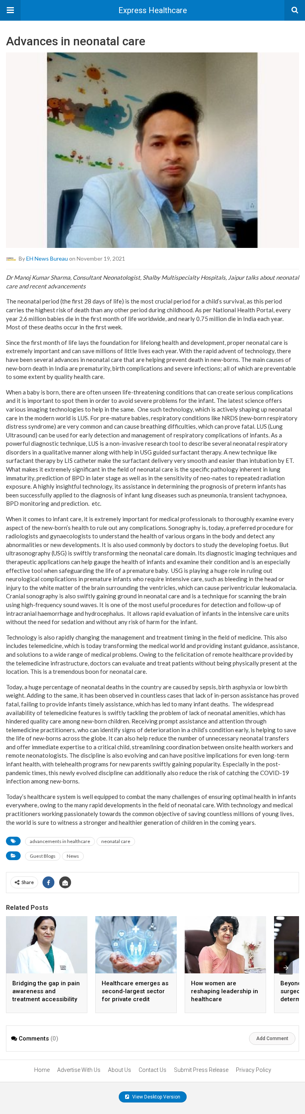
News (73, 856)
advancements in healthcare (60, 841)
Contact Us (152, 1070)
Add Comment (272, 1038)
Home (42, 1070)
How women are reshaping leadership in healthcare (224, 991)
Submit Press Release (201, 1070)
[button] (10, 10)
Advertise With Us (78, 1070)
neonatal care (115, 841)
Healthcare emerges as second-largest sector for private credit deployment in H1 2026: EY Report (135, 999)
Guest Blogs (43, 856)
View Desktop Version (155, 1097)
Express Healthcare (152, 10)
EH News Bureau (47, 258)
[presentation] (286, 968)
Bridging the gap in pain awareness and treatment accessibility (46, 991)
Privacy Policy (253, 1070)
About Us (119, 1070)
